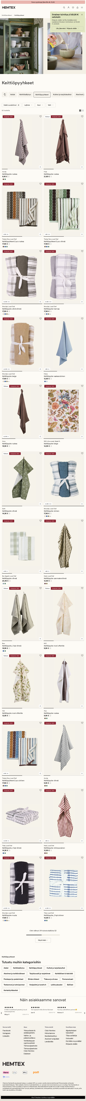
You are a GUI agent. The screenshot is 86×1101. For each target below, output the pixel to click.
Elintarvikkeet (33, 979)
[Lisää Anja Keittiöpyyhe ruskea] (82, 706)
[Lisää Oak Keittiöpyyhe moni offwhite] (40, 706)
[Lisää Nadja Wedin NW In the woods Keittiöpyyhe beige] (82, 436)
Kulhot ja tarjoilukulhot (62, 94)
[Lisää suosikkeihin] (41, 116)
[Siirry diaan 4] (37, 573)
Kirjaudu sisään (71, 1044)
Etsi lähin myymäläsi (73, 1041)
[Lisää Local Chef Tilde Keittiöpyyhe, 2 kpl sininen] (82, 908)
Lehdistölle (49, 1042)
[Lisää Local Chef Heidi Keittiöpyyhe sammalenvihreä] (82, 571)
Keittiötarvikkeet (7, 15)
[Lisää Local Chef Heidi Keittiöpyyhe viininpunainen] (82, 840)
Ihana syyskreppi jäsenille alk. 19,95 (43, 2)
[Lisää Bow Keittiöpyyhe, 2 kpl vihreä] (40, 638)
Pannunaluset (67, 979)
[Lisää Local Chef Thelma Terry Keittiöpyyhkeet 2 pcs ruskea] (40, 234)
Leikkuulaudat (56, 985)
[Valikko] (82, 7)
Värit (49, 105)
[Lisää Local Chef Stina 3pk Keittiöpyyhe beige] (40, 369)
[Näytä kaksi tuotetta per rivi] (80, 110)
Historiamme (50, 1033)
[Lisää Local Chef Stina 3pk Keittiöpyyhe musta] (40, 908)
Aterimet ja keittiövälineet (14, 973)
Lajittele (27, 105)
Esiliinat (70, 985)
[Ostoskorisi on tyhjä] (77, 7)
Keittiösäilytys (25, 94)
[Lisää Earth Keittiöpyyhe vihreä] (40, 504)
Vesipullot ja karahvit (37, 985)
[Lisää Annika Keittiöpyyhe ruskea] (40, 167)
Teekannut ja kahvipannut (14, 985)
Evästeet (27, 1054)
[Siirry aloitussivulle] (8, 7)
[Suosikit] (73, 7)
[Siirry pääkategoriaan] (5, 94)
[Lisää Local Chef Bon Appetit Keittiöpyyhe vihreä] (40, 571)
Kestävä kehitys (51, 1036)
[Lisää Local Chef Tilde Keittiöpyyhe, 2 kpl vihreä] (40, 840)
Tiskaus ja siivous (51, 979)
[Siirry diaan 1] (12, 236)
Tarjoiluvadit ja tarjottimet (39, 973)
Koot (39, 105)
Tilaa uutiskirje (71, 1036)
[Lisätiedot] (8, 177)
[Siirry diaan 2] (32, 236)
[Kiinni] (82, 14)
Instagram (6, 1033)
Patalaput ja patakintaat (13, 979)
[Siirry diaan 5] (74, 775)
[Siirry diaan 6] (80, 775)
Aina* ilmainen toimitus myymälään (43, 1097)
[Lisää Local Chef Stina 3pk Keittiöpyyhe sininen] (82, 504)
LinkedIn (6, 1036)
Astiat (12, 94)
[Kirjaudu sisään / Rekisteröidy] (68, 7)
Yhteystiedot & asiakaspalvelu (29, 1031)
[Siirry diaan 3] (27, 573)
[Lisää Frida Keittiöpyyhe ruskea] (82, 167)
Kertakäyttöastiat (11, 990)
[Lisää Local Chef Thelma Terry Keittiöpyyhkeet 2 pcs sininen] (40, 773)
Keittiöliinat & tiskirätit (64, 973)
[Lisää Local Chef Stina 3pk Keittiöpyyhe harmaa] (82, 301)
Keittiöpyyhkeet (42, 95)
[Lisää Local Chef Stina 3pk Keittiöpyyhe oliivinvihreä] (40, 301)
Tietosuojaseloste (30, 1046)
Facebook (6, 1030)
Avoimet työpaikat (52, 1039)
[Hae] (64, 7)
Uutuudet (69, 1038)
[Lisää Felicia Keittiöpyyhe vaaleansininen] (82, 369)
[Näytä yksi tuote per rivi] (83, 110)
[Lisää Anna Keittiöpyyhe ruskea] (40, 436)
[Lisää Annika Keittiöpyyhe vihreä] (82, 773)
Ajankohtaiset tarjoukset (71, 1031)
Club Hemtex (50, 1030)
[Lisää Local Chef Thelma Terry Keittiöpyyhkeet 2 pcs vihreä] (82, 234)
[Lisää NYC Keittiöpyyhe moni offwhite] (82, 638)
